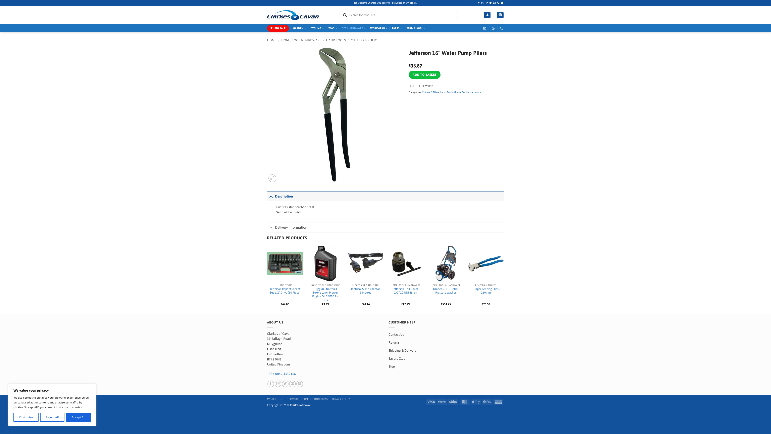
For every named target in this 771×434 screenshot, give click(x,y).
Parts (395, 28)
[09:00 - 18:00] (494, 28)
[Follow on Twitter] (490, 3)
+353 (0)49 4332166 (281, 374)
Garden (298, 28)
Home (271, 40)
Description (284, 196)
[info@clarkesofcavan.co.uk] (485, 28)
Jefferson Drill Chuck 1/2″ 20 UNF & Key (405, 290)
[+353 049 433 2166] (502, 28)
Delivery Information (291, 227)
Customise (26, 417)
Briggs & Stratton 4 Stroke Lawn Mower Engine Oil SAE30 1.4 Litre (325, 294)
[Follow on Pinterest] (299, 384)
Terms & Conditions (314, 399)
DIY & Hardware (352, 28)
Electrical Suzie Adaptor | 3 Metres (365, 290)
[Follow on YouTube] (502, 3)
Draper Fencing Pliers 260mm (486, 290)
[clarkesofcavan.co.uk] (293, 15)
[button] (487, 15)
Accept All (78, 417)
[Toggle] (271, 196)
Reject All (52, 417)
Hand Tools (336, 40)
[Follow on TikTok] (486, 3)
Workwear (377, 28)
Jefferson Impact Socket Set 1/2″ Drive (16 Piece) (285, 290)
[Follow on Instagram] (482, 3)
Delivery (293, 399)
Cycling (316, 28)
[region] (52, 405)
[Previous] (267, 279)
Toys (331, 28)
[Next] (504, 279)
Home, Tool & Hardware (301, 40)
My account (275, 399)
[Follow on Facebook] (479, 3)
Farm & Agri (414, 28)
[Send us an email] (494, 3)
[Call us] (498, 3)
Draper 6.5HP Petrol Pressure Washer (445, 290)
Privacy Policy (341, 399)
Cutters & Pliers (364, 40)
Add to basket (424, 74)
